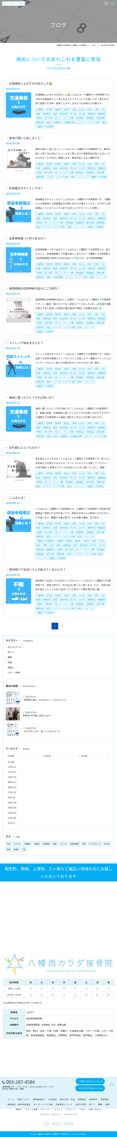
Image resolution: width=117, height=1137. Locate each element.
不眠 (84, 844)
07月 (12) (12, 792)
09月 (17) (12, 782)
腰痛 (10, 657)
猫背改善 (63, 113)
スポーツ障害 (14, 672)
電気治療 (100, 118)
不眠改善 (48, 604)
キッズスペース (95, 844)
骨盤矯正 (90, 118)
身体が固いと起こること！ (26, 138)
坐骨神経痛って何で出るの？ (27, 238)
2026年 (11, 755)
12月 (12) (12, 766)
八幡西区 (40, 109)
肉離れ (16, 849)
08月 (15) (12, 787)
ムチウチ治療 (93, 122)
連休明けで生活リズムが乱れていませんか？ (37, 569)
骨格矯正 (79, 118)
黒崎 (74, 109)
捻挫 (8, 849)
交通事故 (57, 122)
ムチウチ (81, 122)
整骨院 (58, 109)
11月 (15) (12, 771)
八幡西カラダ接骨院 (44, 126)
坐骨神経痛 (58, 277)
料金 (8, 844)
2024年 (84, 755)
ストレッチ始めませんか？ (26, 343)
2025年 (47, 755)
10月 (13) (12, 777)
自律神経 (48, 322)
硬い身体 (48, 118)
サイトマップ (70, 1114)
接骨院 (49, 109)
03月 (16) (12, 812)
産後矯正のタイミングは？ (26, 188)
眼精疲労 (101, 113)
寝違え (11, 667)
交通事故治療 (76, 436)
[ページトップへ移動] (112, 1085)
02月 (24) (12, 817)
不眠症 (39, 118)
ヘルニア (63, 844)
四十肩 (73, 113)
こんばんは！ (17, 497)
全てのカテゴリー (16, 647)
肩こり (58, 118)
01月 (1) (11, 823)
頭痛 (38, 113)
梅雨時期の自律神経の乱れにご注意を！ (34, 288)
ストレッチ (82, 176)
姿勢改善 (91, 113)
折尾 (89, 109)
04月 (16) (12, 807)
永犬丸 (82, 109)
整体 (104, 122)
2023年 (11, 762)
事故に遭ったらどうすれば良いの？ (32, 397)
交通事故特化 (69, 122)
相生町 (66, 109)
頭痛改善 (46, 113)
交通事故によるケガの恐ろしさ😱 (30, 83)
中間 (96, 109)
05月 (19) (12, 802)
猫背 (55, 113)
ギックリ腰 (68, 118)
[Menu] (112, 3)
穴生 (103, 109)
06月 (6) (11, 797)
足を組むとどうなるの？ (24, 447)
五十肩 (82, 113)
